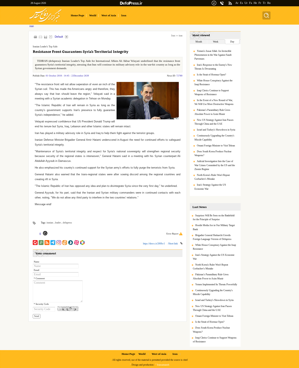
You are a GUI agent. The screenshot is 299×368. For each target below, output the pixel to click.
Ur (246, 2)
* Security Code (41, 304)
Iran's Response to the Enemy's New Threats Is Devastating (213, 66)
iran (180, 35)
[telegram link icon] (52, 242)
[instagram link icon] (58, 242)
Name (36, 262)
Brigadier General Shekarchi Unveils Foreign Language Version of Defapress (212, 237)
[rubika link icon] (82, 242)
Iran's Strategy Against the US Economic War (210, 186)
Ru (269, 2)
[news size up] (66, 36)
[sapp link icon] (70, 242)
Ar (236, 2)
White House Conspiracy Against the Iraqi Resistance (213, 82)
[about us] (214, 2)
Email (36, 270)
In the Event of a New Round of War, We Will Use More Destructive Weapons (214, 102)
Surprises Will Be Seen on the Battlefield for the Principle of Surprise (214, 217)
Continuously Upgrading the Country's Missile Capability (214, 137)
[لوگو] (45, 22)
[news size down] (50, 36)
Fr (260, 2)
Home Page (128, 354)
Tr (264, 2)
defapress (67, 222)
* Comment (39, 278)
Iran (173, 35)
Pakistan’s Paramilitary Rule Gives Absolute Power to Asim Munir (212, 112)
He (255, 2)
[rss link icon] (47, 242)
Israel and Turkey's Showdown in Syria (216, 129)
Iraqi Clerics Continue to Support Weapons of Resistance (211, 92)
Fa (250, 2)
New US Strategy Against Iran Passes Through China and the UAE (214, 122)
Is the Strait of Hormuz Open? (211, 74)
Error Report (172, 233)
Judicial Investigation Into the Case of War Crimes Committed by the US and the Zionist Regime (214, 165)
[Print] (35, 36)
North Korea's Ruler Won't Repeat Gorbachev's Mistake (212, 177)
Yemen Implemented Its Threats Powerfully (216, 284)
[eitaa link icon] (64, 242)
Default (59, 36)
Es (241, 2)
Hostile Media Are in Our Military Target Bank (214, 227)
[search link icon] (41, 242)
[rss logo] (230, 3)
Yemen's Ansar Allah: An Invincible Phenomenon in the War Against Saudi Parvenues (212, 55)
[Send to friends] (40, 36)
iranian (50, 222)
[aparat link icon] (76, 242)
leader (58, 222)
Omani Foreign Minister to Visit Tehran (216, 145)
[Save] (45, 36)
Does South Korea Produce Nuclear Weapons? (212, 153)
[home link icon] (35, 242)
